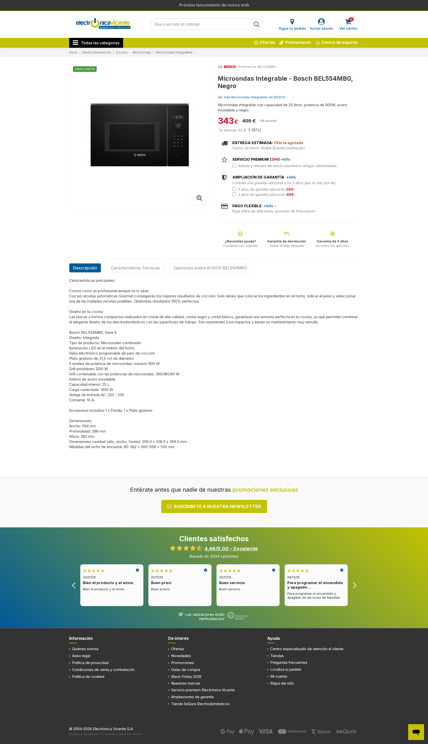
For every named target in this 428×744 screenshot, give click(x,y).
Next (354, 585)
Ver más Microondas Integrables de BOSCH (251, 97)
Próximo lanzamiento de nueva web (214, 4)
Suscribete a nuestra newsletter (217, 506)
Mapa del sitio (282, 683)
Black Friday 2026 (186, 676)
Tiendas (277, 655)
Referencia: (248, 67)
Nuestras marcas (185, 683)
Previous (73, 585)
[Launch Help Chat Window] (416, 732)
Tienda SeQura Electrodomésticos (200, 703)
